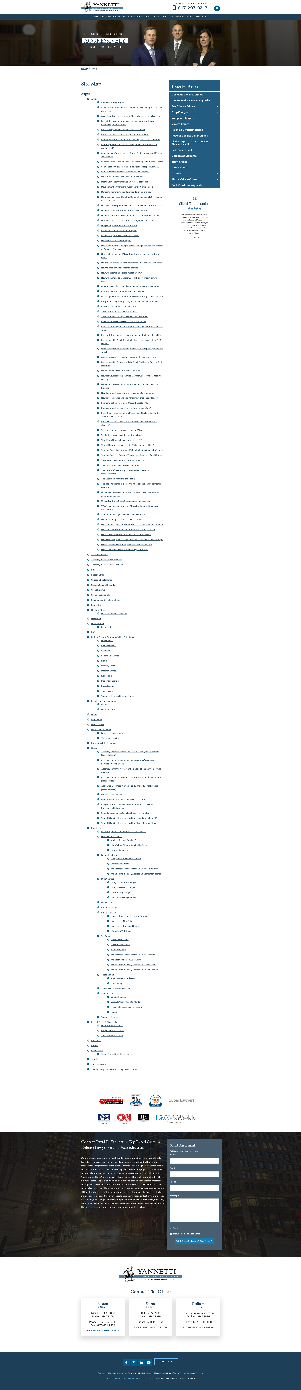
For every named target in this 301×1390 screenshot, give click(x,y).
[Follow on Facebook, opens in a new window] (126, 1362)
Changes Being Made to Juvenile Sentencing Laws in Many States (132, 161)
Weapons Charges (109, 1017)
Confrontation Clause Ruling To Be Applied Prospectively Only (130, 166)
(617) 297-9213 (107, 1321)
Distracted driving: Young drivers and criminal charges (126, 192)
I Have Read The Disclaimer (187, 1234)
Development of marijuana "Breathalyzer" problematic (127, 187)
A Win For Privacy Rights (112, 102)
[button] (174, 230)
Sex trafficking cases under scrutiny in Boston (122, 435)
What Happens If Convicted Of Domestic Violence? (135, 868)
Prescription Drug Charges (123, 897)
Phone (173, 1182)
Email (173, 1168)
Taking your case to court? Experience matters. (123, 460)
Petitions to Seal (109, 907)
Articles (95, 99)
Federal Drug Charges (121, 892)
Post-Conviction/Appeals (187, 185)
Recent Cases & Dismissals (104, 1022)
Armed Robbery (118, 997)
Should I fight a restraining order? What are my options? (127, 445)
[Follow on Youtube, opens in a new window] (149, 1362)
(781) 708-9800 (202, 1321)
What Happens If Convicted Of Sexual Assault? (133, 954)
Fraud (104, 661)
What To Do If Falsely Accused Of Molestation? (133, 964)
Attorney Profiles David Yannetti (106, 559)
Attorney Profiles (99, 554)
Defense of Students (111, 836)
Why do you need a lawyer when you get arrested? (124, 549)
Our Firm (106, 17)
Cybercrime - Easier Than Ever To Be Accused (122, 176)
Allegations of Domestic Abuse (126, 858)
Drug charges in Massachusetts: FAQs (119, 225)
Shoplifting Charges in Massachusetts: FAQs (122, 440)
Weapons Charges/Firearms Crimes (117, 696)
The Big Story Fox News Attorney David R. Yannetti (115, 1069)
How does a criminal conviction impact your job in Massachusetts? (132, 262)
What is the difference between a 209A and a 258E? (126, 534)
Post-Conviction (108, 912)
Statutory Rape (118, 949)
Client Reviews (98, 590)
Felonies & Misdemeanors (187, 129)
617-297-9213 (193, 7)
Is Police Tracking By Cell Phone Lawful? (120, 306)
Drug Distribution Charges (123, 882)
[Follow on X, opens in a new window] (134, 1362)
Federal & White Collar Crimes (190, 135)
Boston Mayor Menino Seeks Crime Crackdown (123, 129)
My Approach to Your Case (103, 743)
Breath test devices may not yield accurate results (125, 134)
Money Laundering (110, 681)
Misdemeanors (108, 709)
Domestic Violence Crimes (187, 94)
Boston (183, 1373)
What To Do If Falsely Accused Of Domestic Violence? (136, 874)
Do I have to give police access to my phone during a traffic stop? (131, 205)
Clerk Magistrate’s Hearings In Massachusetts (190, 143)
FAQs (93, 632)
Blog (189, 17)
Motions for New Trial (121, 921)
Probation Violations (121, 931)
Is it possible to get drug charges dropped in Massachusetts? (130, 301)
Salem (189, 1373)
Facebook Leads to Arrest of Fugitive (119, 230)
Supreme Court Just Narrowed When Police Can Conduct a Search (132, 450)
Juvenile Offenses (119, 850)
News (94, 748)
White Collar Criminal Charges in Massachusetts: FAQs (126, 544)
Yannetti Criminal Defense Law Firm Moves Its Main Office (128, 823)
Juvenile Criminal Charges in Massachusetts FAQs (124, 316)
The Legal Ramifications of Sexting (118, 478)
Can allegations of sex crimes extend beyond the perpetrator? (130, 139)
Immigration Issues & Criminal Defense (129, 916)
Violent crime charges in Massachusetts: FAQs (123, 514)
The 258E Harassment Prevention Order (120, 465)
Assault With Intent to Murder (126, 1002)
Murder (114, 1012)
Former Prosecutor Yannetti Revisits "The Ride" (124, 799)
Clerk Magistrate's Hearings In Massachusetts (123, 831)
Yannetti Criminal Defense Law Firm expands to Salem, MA (129, 818)
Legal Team (96, 719)
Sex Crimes (106, 936)
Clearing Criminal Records (103, 585)
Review (94, 1045)
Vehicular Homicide (110, 738)
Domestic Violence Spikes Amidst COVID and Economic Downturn (132, 215)
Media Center (97, 724)
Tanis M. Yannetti (99, 1064)
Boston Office (97, 575)
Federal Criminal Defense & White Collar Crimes (113, 637)
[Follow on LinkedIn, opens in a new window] (141, 1362)
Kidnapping (106, 676)
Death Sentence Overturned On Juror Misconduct (124, 182)
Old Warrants (107, 902)
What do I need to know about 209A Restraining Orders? (128, 529)
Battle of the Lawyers (111, 794)
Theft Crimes (107, 975)
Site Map (139, 1378)
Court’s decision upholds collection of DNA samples (125, 171)
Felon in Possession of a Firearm (126, 1007)
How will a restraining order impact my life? (121, 273)
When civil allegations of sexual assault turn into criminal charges (132, 539)
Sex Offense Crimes (183, 106)
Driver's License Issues (112, 733)
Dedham (199, 1373)
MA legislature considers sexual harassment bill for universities (131, 335)
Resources (137, 17)
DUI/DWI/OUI (97, 623)
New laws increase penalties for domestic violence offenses (129, 398)
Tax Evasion (107, 691)
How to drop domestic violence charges (119, 267)
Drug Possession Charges (123, 887)
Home (96, 17)
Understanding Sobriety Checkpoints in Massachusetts (127, 501)
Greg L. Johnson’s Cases (112, 1030)
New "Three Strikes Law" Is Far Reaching (120, 370)
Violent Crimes (108, 993)
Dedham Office (98, 610)
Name (173, 1154)
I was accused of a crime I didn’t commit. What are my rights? (130, 286)
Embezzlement (108, 645)
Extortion (105, 650)
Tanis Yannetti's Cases (112, 1035)
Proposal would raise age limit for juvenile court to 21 (126, 408)
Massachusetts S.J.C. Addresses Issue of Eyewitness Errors (129, 357)
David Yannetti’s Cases (112, 1025)
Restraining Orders (120, 863)
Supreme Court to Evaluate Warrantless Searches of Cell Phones (131, 455)
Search (94, 1059)
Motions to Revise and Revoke (125, 926)
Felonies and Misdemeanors (104, 701)
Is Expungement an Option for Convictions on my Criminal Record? (132, 296)
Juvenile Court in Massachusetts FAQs (119, 311)
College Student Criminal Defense (127, 840)
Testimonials (177, 17)
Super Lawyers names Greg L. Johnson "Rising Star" (125, 813)
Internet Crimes (108, 670)
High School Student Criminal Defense (129, 845)
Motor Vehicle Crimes (101, 729)
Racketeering (107, 686)
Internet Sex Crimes (120, 944)
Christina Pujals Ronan (101, 580)
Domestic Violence (110, 855)
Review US (166, 1361)
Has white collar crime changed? (116, 240)
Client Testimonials (100, 595)
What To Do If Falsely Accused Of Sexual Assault (134, 969)
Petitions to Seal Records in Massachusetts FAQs (125, 403)
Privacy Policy (128, 1378)
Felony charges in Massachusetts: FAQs (120, 235)
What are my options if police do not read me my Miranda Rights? (132, 524)
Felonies (105, 704)
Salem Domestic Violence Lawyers (117, 1054)
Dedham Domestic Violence (114, 613)
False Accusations (120, 939)
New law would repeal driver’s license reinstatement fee (127, 393)
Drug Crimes (107, 640)
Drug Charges (107, 879)
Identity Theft (108, 665)
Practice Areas (120, 17)
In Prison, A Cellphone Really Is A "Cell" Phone (122, 291)
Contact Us (200, 17)
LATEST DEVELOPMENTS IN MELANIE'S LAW (123, 321)
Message (174, 1195)
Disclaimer (96, 618)
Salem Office (97, 1050)
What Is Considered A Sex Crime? (126, 959)
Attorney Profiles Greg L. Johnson (107, 564)
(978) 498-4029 (154, 1321)
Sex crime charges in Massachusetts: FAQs (121, 430)
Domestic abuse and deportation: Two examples (124, 210)
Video (148, 17)
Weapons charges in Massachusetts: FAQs (121, 519)
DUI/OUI (177, 173)
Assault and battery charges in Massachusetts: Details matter (131, 116)
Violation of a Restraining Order (116, 988)
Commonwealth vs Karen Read (105, 600)
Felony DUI (106, 627)
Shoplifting (116, 983)
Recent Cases (160, 17)
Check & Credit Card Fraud (123, 978)
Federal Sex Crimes (110, 655)
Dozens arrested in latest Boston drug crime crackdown (127, 220)
